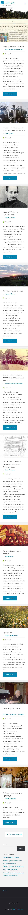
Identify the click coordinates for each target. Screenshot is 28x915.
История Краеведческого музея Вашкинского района (14, 129)
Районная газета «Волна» (13, 46)
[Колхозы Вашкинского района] (14, 536)
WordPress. (20, 909)
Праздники (7, 632)
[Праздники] (14, 617)
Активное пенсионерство (13, 290)
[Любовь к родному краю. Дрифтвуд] (14, 777)
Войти (5, 891)
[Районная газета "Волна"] (14, 31)
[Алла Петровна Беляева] (14, 693)
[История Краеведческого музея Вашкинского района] (14, 113)
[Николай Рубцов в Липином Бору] (14, 197)
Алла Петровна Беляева (12, 708)
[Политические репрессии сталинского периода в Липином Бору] (14, 446)
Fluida (13, 909)
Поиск (5, 845)
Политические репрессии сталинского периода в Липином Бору (13, 464)
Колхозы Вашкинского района (12, 552)
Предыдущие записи (15, 834)
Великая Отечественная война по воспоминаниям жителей (13, 377)
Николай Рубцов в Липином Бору (10, 213)
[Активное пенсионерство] (14, 275)
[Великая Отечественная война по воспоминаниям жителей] (14, 359)
